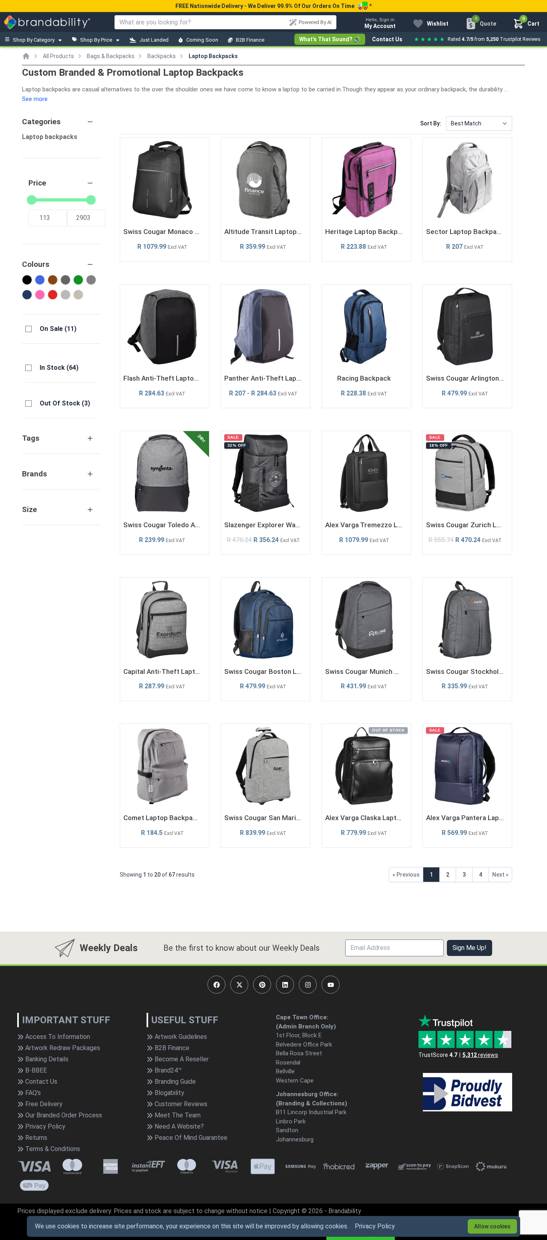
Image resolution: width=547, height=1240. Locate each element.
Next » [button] (500, 874)
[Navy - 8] (27, 295)
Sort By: (430, 123)
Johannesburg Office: (307, 1094)
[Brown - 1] (53, 280)
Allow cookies (492, 1226)
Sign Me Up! (469, 948)
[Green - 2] (78, 280)
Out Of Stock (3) (65, 403)
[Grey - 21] (91, 280)
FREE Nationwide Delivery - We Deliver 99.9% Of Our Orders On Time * (273, 6)
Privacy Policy (375, 1226)
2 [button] (447, 874)
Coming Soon (202, 40)
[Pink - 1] (40, 295)
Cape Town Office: (302, 1017)
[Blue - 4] (40, 280)
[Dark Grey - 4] (65, 280)
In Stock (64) (59, 367)
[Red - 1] (53, 295)
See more (35, 99)
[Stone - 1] (78, 295)
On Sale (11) (58, 329)
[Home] (26, 56)
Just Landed (154, 40)
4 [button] (480, 874)
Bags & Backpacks (111, 56)
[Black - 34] (27, 280)
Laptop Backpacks (213, 56)
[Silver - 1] (65, 295)
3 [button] (464, 874)
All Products (58, 56)
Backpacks (161, 56)
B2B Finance (250, 40)
